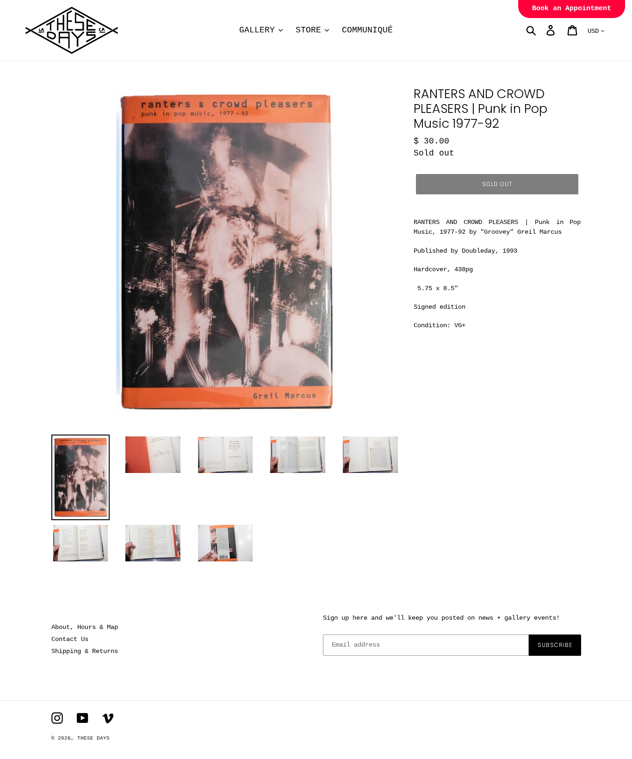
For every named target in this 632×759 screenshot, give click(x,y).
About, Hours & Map (84, 627)
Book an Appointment (571, 8)
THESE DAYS (93, 738)
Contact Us (69, 639)
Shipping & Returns (84, 651)
